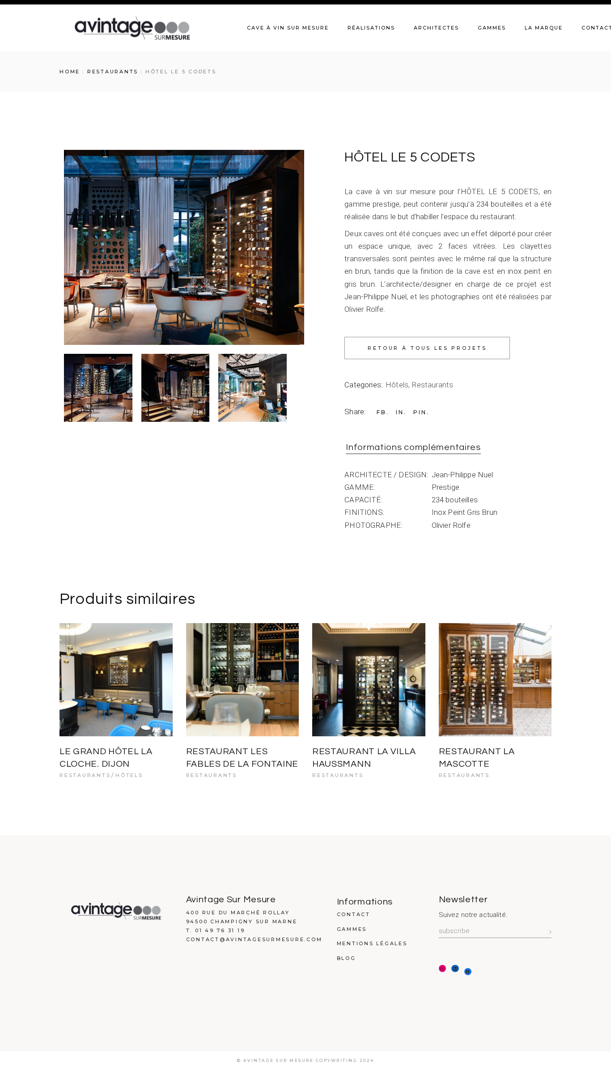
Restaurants (432, 384)
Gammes (352, 929)
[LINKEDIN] (455, 968)
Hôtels (397, 384)
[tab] (413, 447)
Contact (353, 914)
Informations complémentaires (413, 447)
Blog (346, 958)
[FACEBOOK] (468, 972)
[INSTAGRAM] (442, 968)
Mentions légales (372, 943)
